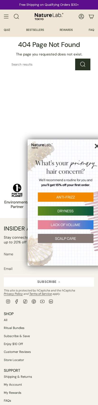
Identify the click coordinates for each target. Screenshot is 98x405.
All (5, 320)
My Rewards (12, 393)
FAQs (7, 401)
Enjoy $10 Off (13, 344)
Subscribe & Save (17, 336)
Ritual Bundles (14, 328)
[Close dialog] (92, 146)
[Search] (82, 64)
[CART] (91, 16)
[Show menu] (6, 16)
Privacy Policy (13, 294)
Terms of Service (40, 294)
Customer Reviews (17, 352)
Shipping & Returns (18, 377)
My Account (13, 385)
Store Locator (14, 360)
